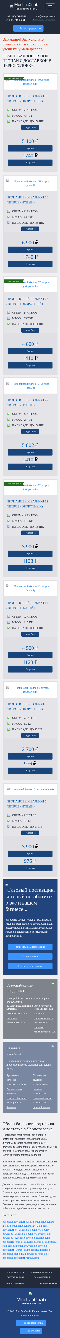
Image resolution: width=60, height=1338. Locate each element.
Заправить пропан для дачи (18, 1241)
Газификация (42, 1277)
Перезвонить (50, 20)
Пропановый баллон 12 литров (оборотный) (27, 503)
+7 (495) (17, 16)
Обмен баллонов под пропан (32, 1249)
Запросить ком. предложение (30, 946)
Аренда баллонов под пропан (32, 1237)
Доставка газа (15, 1277)
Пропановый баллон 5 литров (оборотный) (26, 706)
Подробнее (30, 127)
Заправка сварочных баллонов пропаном (25, 1253)
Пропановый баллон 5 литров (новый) (26, 803)
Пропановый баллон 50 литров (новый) (27, 199)
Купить (30, 148)
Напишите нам (38, 20)
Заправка (30, 162)
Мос (31, 1301)
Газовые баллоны (41, 1272)
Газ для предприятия (30, 28)
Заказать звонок (30, 956)
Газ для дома (33, 1330)
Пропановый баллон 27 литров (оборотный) (27, 301)
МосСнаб (26, 6)
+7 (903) (15, 20)
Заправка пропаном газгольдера (20, 1257)
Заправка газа (15, 1272)
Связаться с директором (30, 966)
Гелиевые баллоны (16, 1098)
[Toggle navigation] (50, 7)
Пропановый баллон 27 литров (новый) (27, 402)
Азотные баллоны (16, 1084)
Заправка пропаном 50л (16, 1221)
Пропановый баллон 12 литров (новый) (27, 605)
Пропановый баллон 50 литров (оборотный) (27, 98)
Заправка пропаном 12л (21, 1225)
